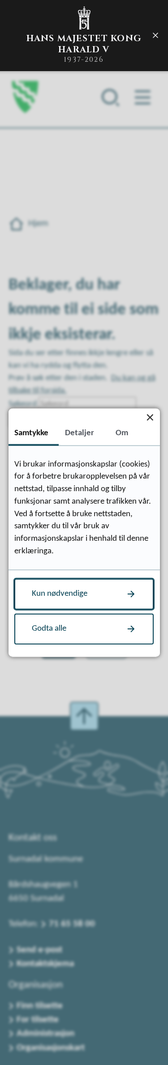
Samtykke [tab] (31, 433)
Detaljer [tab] (79, 433)
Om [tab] (122, 433)
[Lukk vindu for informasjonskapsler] (150, 417)
